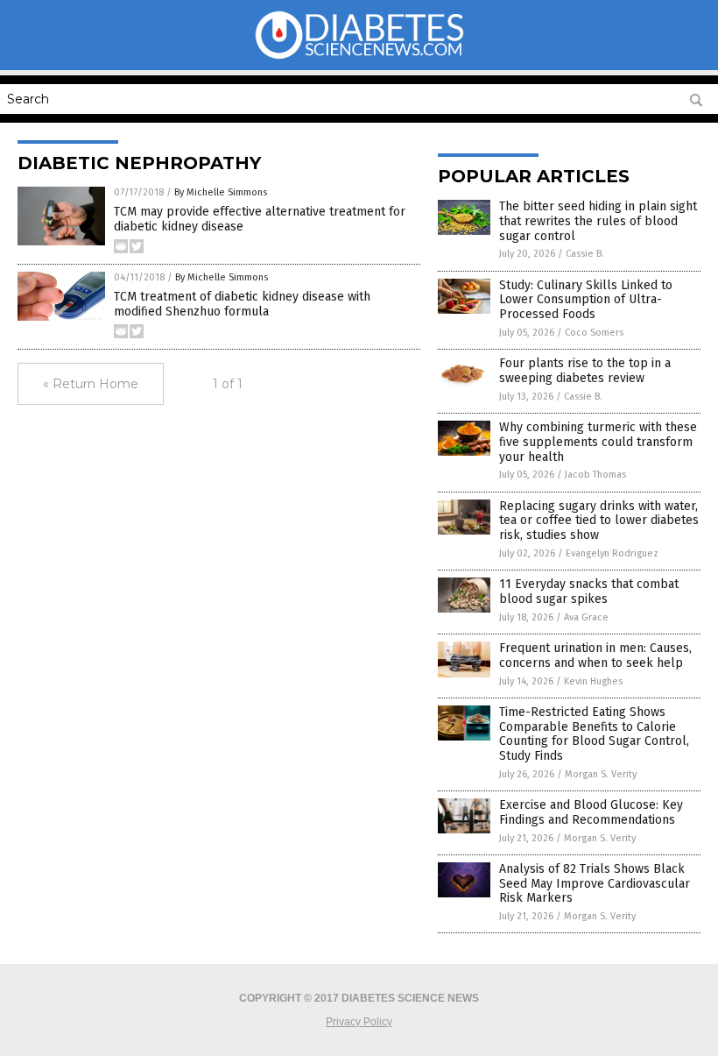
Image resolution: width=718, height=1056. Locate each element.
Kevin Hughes (593, 681)
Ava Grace (586, 617)
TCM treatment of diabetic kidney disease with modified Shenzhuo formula (242, 304)
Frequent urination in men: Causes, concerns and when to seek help (595, 655)
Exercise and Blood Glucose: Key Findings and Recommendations (591, 812)
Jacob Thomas (595, 474)
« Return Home (90, 384)
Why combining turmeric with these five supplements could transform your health (598, 442)
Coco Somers (594, 332)
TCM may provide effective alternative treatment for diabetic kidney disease (259, 219)
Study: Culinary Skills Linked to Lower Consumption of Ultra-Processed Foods (585, 300)
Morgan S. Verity (601, 774)
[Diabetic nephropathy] (359, 58)
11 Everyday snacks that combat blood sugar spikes (589, 591)
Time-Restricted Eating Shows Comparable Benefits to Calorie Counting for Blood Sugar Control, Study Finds (594, 734)
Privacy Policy (359, 1022)
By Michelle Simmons (220, 192)
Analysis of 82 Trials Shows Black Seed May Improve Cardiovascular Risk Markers (594, 883)
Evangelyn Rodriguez (612, 553)
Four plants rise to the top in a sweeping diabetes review (585, 371)
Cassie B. (585, 253)
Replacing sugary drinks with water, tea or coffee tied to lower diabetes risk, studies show (599, 521)
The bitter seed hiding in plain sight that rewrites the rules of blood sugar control (598, 221)
